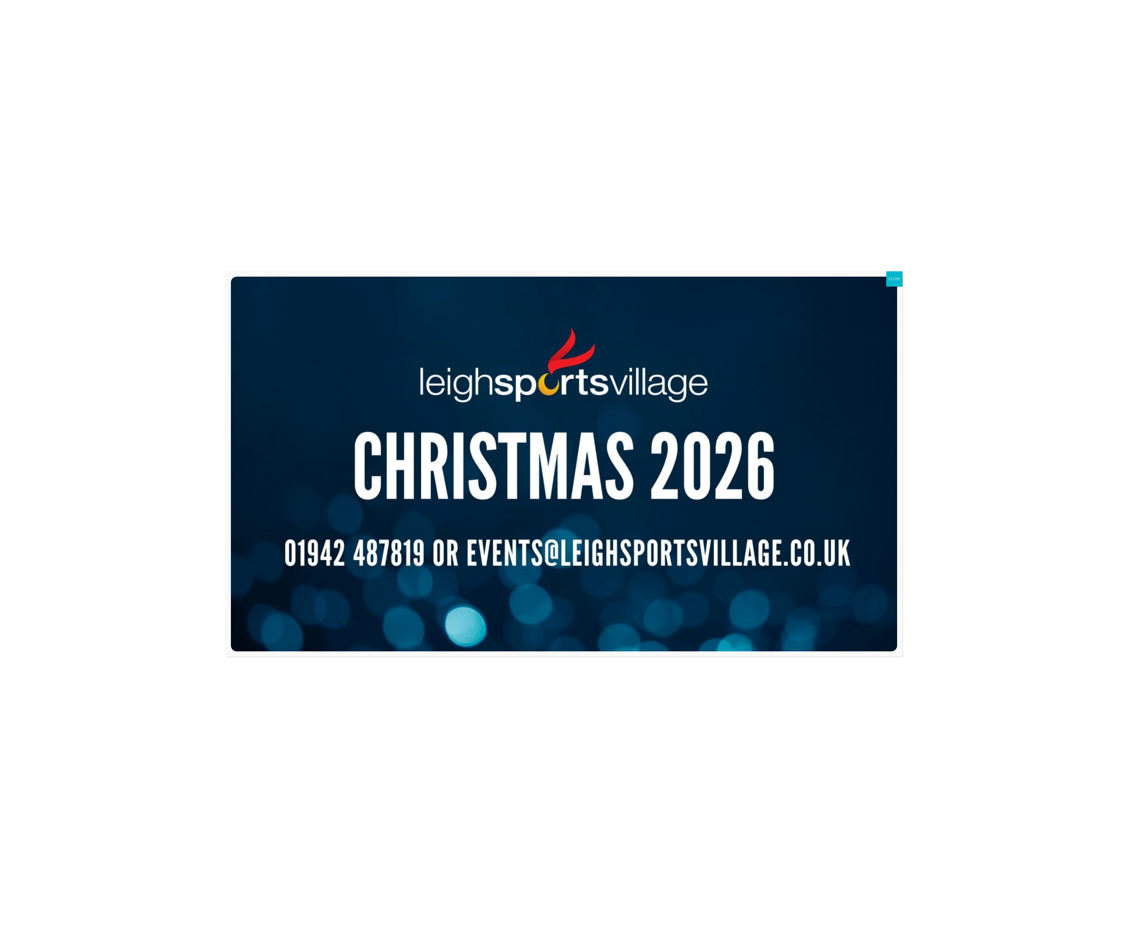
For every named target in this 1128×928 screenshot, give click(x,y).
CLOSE (894, 279)
